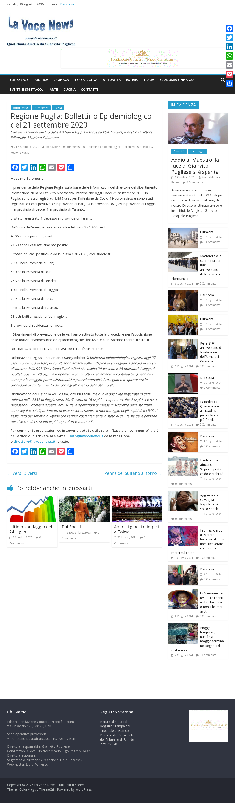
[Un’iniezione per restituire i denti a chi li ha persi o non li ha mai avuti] (183, 591)
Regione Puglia (20, 153)
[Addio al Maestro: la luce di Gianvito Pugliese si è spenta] (198, 115)
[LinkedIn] (229, 46)
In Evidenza (41, 108)
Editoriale (19, 79)
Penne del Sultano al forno (133, 473)
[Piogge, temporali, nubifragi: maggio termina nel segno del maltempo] (183, 626)
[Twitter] (229, 37)
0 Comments (71, 147)
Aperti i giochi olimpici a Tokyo (136, 529)
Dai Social (71, 526)
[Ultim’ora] (183, 230)
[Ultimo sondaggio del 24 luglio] (32, 498)
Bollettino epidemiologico (104, 147)
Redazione (53, 147)
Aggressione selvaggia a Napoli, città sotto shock (209, 502)
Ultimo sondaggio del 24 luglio (30, 529)
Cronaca (61, 79)
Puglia (58, 108)
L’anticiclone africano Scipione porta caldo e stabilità (211, 467)
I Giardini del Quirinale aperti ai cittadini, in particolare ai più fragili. (211, 410)
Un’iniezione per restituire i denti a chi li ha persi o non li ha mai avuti (212, 602)
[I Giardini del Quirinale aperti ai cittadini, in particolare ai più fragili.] (183, 399)
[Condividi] (229, 83)
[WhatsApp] (229, 55)
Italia (149, 79)
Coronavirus (131, 147)
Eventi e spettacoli (27, 89)
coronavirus (20, 108)
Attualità (112, 79)
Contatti (89, 89)
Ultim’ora (206, 232)
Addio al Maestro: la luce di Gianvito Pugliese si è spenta (195, 165)
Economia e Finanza (176, 79)
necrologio (197, 151)
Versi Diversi (22, 473)
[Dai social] (183, 293)
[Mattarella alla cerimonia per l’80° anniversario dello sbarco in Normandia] (183, 254)
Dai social (67, 4)
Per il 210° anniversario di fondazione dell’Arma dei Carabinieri (211, 352)
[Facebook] (229, 28)
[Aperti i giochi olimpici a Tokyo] (137, 498)
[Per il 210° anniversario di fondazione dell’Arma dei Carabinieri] (183, 341)
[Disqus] (84, 616)
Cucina (70, 89)
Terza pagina (85, 79)
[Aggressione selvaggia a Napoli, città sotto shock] (183, 493)
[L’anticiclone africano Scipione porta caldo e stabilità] (183, 458)
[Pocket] (229, 74)
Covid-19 (146, 147)
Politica (41, 79)
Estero (132, 79)
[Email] (229, 65)
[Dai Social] (84, 498)
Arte (54, 89)
